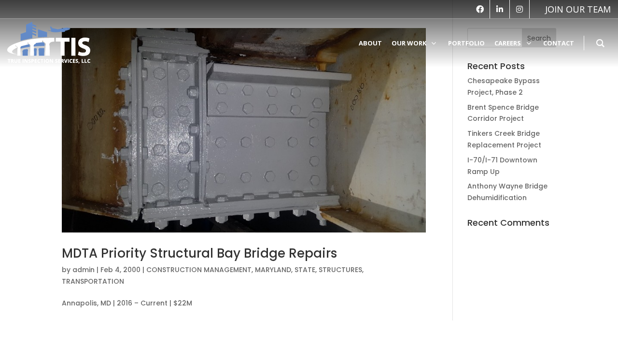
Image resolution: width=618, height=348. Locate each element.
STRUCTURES (340, 270)
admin (83, 270)
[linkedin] (500, 9)
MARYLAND (273, 270)
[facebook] (480, 9)
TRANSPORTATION (93, 281)
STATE (305, 270)
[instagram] (519, 9)
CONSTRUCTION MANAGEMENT (199, 270)
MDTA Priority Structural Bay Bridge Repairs (199, 253)
